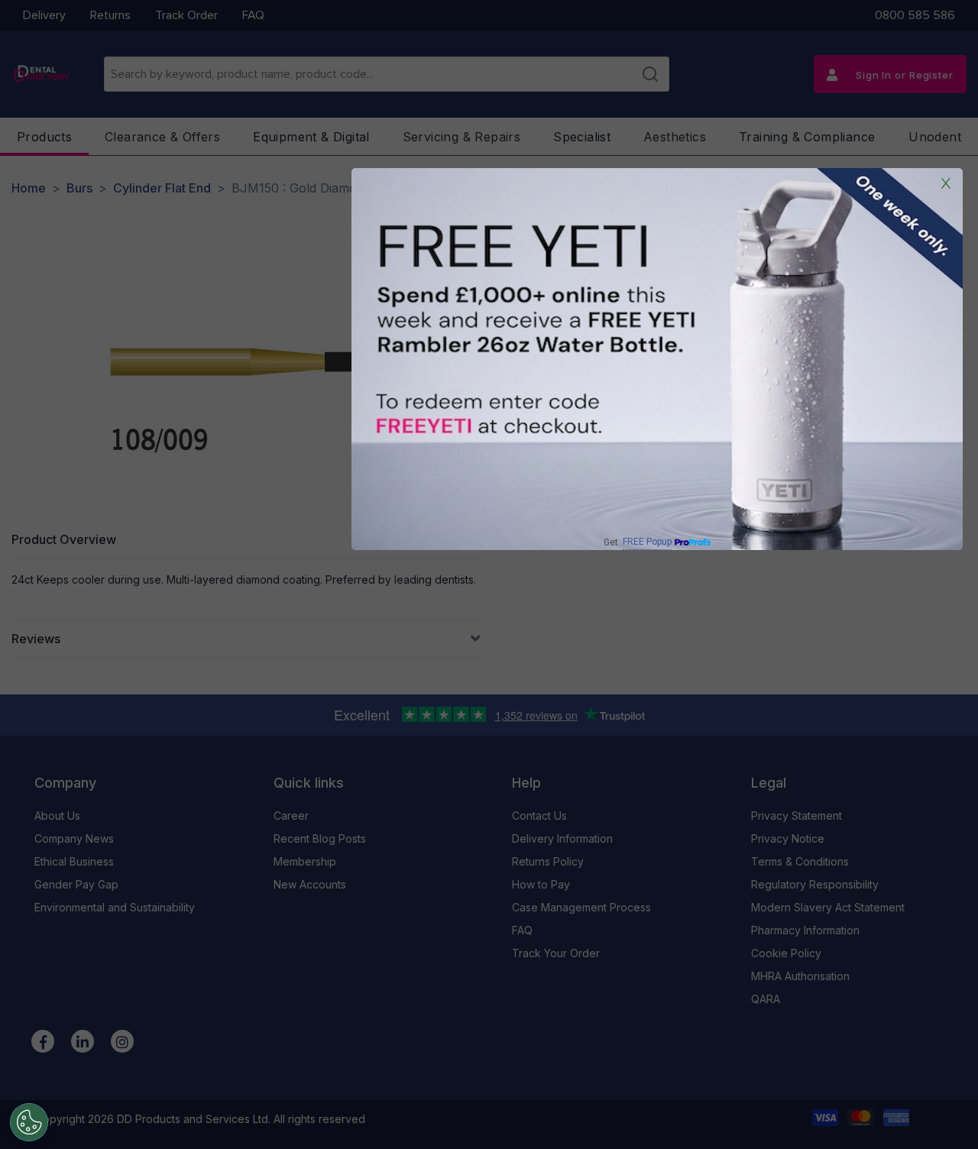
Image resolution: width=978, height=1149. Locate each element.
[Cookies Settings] (29, 1122)
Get (638, 542)
